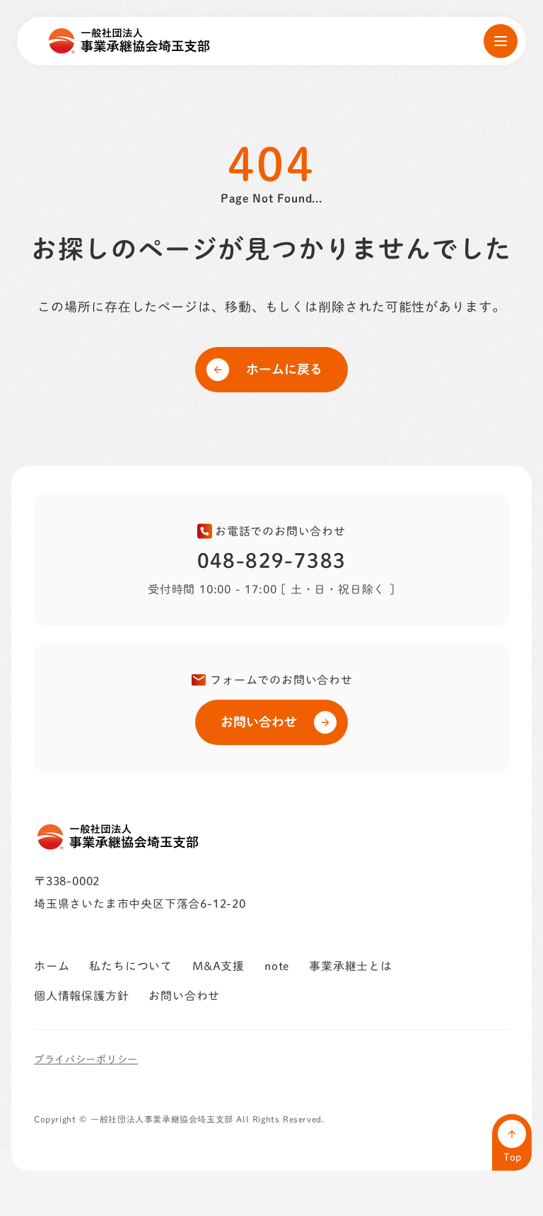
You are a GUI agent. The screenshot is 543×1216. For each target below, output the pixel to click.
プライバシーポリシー (86, 1059)
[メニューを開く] (501, 41)
